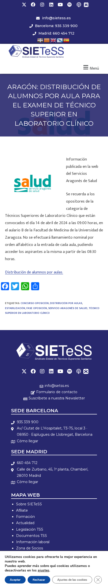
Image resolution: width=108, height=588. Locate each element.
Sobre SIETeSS (29, 504)
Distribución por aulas (66, 303)
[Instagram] (42, 4)
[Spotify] (69, 4)
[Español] (66, 40)
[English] (53, 40)
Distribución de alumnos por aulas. (34, 272)
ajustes (43, 570)
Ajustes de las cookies (72, 580)
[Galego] (60, 40)
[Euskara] (40, 40)
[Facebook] (33, 4)
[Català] (47, 40)
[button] (90, 68)
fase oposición (36, 308)
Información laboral (32, 542)
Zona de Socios (29, 548)
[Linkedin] (51, 4)
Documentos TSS (31, 535)
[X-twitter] (24, 4)
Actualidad (25, 523)
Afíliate (22, 510)
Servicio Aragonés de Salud (67, 308)
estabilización (15, 308)
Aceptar (15, 580)
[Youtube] (60, 4)
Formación (25, 516)
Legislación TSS (29, 529)
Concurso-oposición (35, 303)
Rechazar (39, 580)
